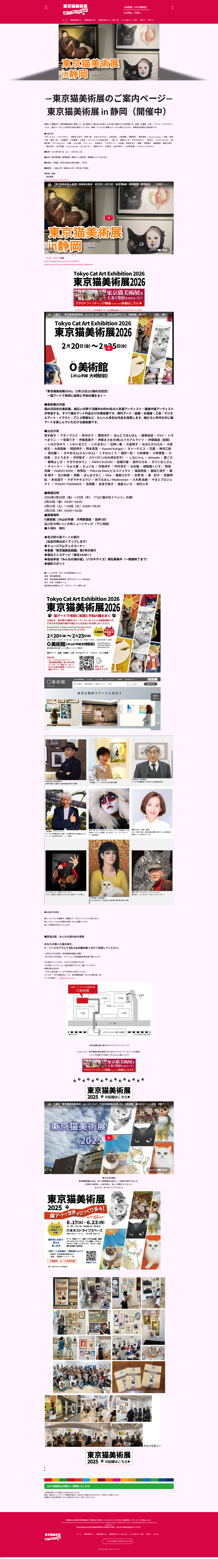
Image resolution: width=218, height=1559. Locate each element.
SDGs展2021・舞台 (129, 20)
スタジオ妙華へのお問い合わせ (117, 1541)
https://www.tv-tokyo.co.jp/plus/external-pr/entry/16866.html (68, 264)
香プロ (151, 20)
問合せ (142, 20)
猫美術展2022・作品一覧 (108, 20)
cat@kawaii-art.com (67, 978)
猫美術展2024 (90, 20)
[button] (2, 52)
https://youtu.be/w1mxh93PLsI (56, 180)
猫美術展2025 (76, 20)
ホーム (65, 20)
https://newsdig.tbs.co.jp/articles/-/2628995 (61, 261)
